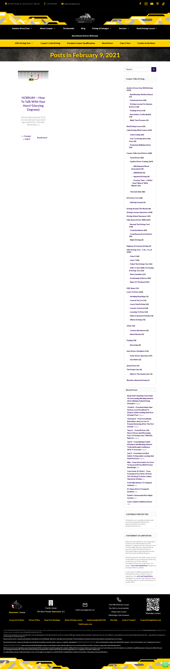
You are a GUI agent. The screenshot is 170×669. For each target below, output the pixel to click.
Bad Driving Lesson (134, 126)
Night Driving (135, 240)
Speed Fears (132, 366)
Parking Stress (136, 111)
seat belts (134, 360)
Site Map (113, 620)
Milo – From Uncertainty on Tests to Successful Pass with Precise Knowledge (140, 464)
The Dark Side (135, 192)
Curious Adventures (138, 330)
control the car (136, 300)
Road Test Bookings (52, 620)
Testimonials (68, 28)
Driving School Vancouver (137, 216)
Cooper (27, 136)
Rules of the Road (137, 282)
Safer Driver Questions (139, 356)
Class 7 (133, 260)
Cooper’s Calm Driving (50, 43)
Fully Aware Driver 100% (136, 220)
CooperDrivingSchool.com (150, 620)
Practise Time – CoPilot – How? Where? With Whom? (141, 183)
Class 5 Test (125, 43)
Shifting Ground (136, 202)
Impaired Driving (140, 177)
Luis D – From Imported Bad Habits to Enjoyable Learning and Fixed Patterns (140, 455)
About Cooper (46, 28)
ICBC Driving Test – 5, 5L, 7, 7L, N (139, 250)
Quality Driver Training (139, 161)
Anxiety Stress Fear (21, 28)
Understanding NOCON (96, 620)
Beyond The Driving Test (140, 224)
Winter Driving (136, 320)
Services (123, 28)
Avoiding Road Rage (138, 296)
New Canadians (136, 274)
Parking (130, 340)
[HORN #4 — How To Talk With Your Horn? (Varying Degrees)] (33, 76)
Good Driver (135, 158)
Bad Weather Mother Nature (141, 94)
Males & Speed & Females (140, 316)
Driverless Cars (133, 198)
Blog (83, 28)
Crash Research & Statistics (141, 234)
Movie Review (135, 334)
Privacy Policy (34, 620)
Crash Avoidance (136, 230)
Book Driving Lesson (146, 28)
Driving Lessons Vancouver (137, 212)
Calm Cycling (135, 135)
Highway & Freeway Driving (137, 246)
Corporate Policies (16, 620)
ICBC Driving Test (22, 43)
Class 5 (133, 256)
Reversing (134, 345)
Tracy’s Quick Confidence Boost (139, 502)
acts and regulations (139, 565)
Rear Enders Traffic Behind (140, 114)
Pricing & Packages (100, 28)
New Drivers (107, 43)
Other (129, 326)
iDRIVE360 (138, 173)
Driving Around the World (137, 209)
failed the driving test (139, 264)
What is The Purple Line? (140, 374)
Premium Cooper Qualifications (81, 43)
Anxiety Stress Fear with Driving (140, 88)
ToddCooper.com (85, 624)
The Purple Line (133, 369)
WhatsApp (150, 613)
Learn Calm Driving (137, 304)
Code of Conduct (129, 620)
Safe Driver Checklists (135, 351)
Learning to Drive (137, 312)
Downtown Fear (136, 100)
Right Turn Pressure (138, 120)
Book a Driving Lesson (73, 620)
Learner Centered (137, 308)
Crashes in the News (146, 43)
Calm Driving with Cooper (137, 130)
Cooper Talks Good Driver (137, 153)
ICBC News (131, 288)
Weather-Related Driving (137, 380)
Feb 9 (27, 139)
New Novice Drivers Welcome (85, 36)
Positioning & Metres (138, 278)
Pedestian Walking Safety (140, 145)
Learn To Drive (132, 292)
